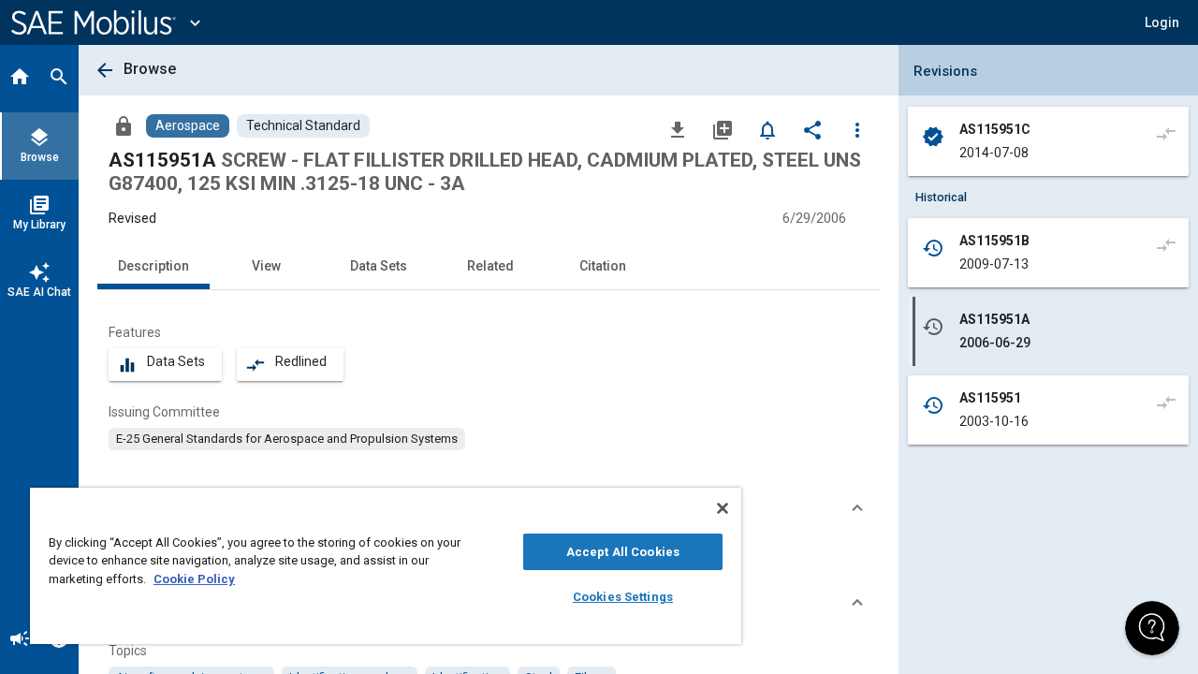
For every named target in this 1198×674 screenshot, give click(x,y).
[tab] (19, 78)
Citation (602, 265)
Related (490, 265)
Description (153, 265)
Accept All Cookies (622, 552)
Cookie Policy (194, 579)
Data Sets (378, 265)
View (266, 265)
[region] (385, 566)
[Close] (722, 508)
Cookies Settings (623, 597)
